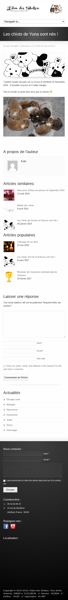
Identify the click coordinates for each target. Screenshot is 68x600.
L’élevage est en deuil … (29, 242)
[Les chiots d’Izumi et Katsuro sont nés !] (9, 261)
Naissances (12, 409)
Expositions (12, 415)
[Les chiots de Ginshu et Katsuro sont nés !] (9, 225)
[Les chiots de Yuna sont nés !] (34, 64)
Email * (47, 460)
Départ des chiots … (27, 205)
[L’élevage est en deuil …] (9, 246)
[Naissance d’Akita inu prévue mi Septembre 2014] (9, 195)
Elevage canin (13, 399)
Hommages (12, 430)
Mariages (11, 404)
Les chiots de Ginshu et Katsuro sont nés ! (37, 220)
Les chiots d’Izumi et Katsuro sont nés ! (36, 257)
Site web (41, 358)
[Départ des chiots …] (9, 210)
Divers (10, 425)
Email (40, 351)
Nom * (46, 454)
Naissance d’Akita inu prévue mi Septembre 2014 (40, 190)
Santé (9, 420)
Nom (39, 343)
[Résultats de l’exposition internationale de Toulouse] (9, 276)
